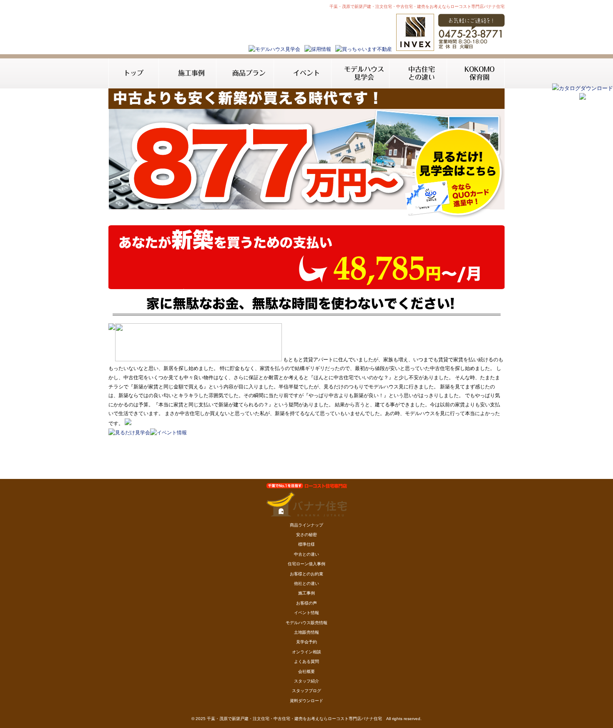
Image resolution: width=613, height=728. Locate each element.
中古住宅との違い (421, 73)
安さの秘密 (306, 534)
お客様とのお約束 (306, 574)
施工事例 (191, 73)
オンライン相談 (306, 652)
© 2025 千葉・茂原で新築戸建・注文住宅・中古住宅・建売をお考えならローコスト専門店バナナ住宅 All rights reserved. (306, 718)
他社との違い (306, 583)
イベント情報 (306, 612)
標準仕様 (306, 544)
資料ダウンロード (306, 700)
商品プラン (249, 73)
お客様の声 (306, 603)
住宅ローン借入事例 (306, 564)
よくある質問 (306, 661)
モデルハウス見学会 (364, 73)
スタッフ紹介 (306, 681)
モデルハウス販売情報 (306, 622)
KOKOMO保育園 (480, 73)
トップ (133, 73)
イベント (306, 73)
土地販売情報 (306, 632)
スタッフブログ (306, 690)
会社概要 (306, 671)
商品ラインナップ (306, 525)
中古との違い (306, 554)
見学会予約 (306, 642)
